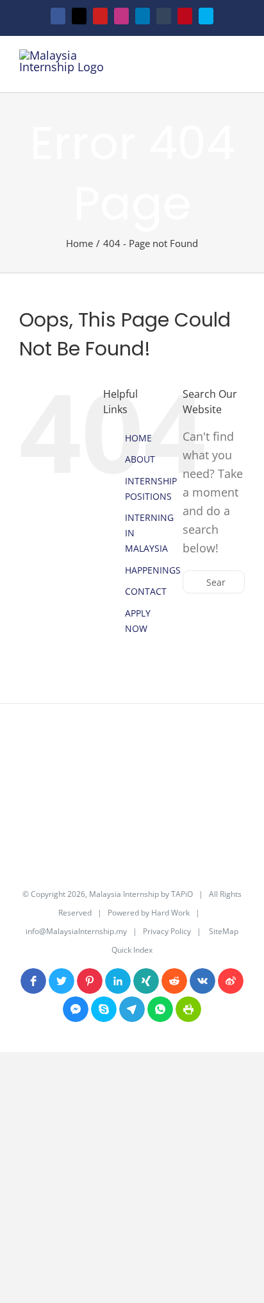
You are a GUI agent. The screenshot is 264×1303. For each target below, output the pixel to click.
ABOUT (140, 459)
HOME (138, 438)
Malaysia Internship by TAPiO (140, 894)
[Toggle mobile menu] (240, 67)
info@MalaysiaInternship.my (76, 931)
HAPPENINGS (153, 570)
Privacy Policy (167, 931)
